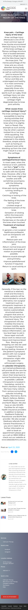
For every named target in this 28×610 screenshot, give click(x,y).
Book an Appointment (9, 597)
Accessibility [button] (4, 606)
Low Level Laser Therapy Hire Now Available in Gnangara (17, 509)
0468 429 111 (23, 4)
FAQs (4, 587)
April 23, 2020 (14, 447)
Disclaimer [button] (15, 606)
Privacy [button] (20, 606)
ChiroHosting (18, 608)
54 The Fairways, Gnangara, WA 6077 (13, 1)
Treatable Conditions (8, 583)
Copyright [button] (10, 606)
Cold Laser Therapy (8, 542)
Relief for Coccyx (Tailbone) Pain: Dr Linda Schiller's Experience (17, 516)
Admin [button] (25, 606)
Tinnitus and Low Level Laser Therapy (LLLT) (15, 502)
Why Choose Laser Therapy (10, 581)
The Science (6, 585)
